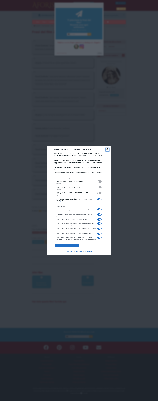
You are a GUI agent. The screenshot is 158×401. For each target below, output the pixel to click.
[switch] (99, 181)
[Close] (107, 149)
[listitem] (79, 178)
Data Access (79, 251)
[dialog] (79, 200)
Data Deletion (69, 251)
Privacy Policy (88, 251)
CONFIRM (67, 245)
